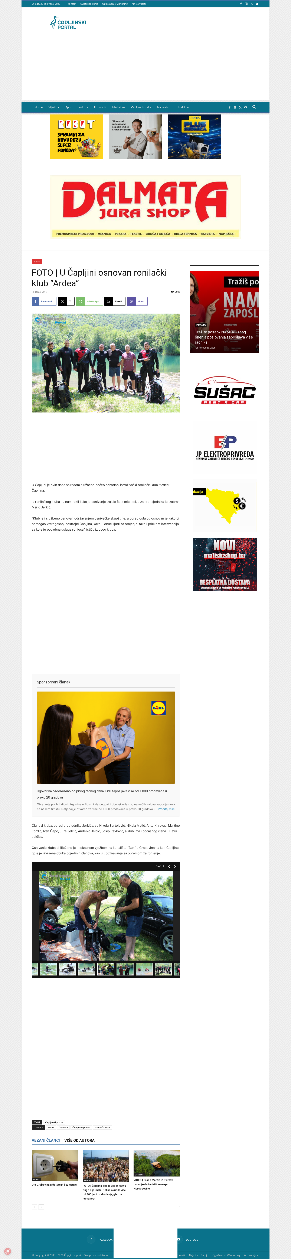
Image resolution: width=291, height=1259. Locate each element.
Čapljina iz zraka (141, 107)
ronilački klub (102, 1127)
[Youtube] (257, 4)
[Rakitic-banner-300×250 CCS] (135, 157)
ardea (51, 1127)
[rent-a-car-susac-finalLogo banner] (225, 416)
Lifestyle (139, 1174)
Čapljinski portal (54, 1122)
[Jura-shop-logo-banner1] (145, 238)
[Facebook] (241, 4)
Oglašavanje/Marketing (115, 3)
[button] (254, 108)
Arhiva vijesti (139, 3)
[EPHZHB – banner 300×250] (225, 473)
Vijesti (52, 107)
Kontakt (72, 3)
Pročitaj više (166, 809)
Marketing (118, 107)
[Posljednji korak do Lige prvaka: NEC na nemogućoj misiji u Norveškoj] (224, 312)
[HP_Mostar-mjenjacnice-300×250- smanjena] (225, 531)
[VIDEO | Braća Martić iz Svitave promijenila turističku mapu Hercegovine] (157, 1163)
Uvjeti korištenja (89, 3)
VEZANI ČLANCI (46, 1140)
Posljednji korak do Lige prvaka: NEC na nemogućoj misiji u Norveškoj (221, 337)
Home (39, 107)
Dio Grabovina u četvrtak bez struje (54, 1184)
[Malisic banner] (225, 590)
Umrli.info (183, 107)
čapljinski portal (81, 1127)
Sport (69, 107)
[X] (251, 4)
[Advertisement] (145, 70)
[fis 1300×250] (194, 136)
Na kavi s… (164, 107)
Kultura (83, 107)
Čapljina (63, 1127)
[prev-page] (34, 1207)
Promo (98, 107)
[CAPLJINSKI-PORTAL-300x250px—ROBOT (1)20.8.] (76, 157)
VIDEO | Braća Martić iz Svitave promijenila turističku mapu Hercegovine (153, 1184)
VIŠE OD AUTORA (79, 1140)
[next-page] (41, 1207)
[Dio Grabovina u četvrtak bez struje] (55, 1165)
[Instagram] (246, 4)
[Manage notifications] (7, 1251)
